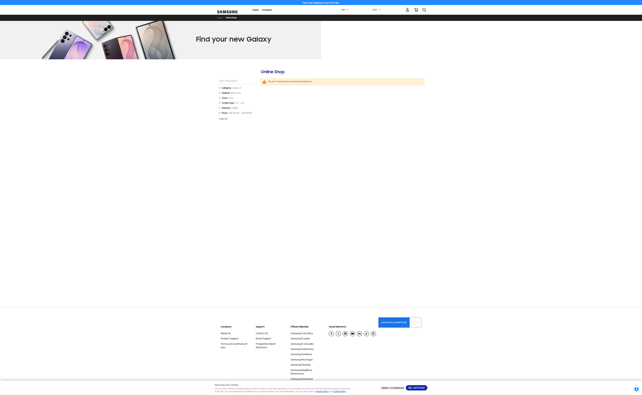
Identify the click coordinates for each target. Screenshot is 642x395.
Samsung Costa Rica (302, 334)
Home (219, 17)
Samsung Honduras (301, 355)
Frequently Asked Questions (265, 346)
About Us (226, 334)
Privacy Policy (322, 391)
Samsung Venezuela (302, 379)
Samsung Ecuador (300, 339)
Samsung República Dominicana (301, 372)
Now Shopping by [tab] (228, 81)
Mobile (255, 10)
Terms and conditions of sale (234, 346)
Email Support (263, 339)
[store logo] (227, 8)
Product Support (230, 339)
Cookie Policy (339, 391)
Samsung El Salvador (302, 344)
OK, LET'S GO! (416, 387)
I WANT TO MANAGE (392, 387)
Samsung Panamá (300, 365)
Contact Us (262, 334)
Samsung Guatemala (302, 349)
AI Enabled (267, 10)
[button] (347, 10)
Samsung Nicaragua (302, 360)
